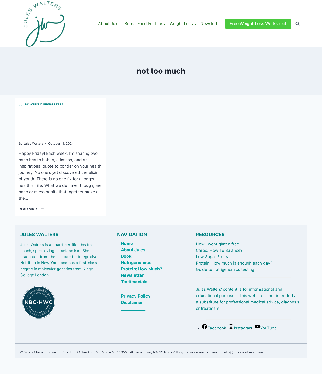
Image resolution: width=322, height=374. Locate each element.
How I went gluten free (217, 244)
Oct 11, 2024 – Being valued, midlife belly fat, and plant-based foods (57, 123)
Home (127, 243)
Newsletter (210, 23)
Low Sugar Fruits (212, 256)
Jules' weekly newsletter (41, 104)
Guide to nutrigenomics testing (225, 269)
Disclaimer (132, 302)
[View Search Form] (297, 24)
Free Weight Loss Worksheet (258, 23)
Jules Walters (33, 143)
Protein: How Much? (141, 268)
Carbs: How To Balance (218, 250)
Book (129, 23)
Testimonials (134, 281)
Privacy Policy (136, 296)
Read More (31, 209)
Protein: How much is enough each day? (234, 263)
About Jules (109, 23)
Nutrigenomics (136, 262)
